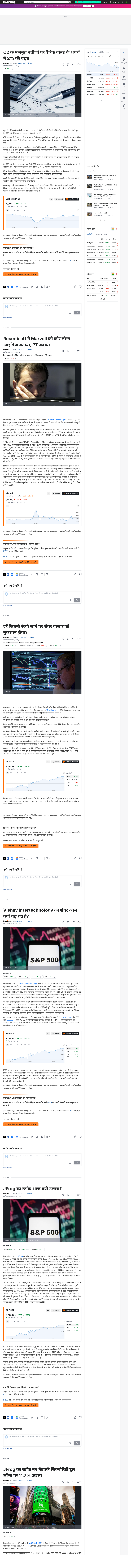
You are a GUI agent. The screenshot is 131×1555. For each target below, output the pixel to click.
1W (11, 210)
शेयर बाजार (30, 63)
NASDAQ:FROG (34, 1543)
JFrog (20, 1256)
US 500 (89, 88)
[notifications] (122, 2)
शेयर (107, 52)
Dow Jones (67, 1017)
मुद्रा (88, 52)
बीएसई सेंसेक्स (90, 78)
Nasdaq (9, 1020)
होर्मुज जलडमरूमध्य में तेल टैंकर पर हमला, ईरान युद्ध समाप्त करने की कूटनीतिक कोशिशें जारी (105, 195)
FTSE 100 (90, 91)
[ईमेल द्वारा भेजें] (42, 286)
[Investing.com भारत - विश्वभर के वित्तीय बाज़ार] (11, 2)
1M (14, 210)
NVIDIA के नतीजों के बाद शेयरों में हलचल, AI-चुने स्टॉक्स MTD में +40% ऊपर (105, 204)
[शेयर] (63, 64)
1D (7, 210)
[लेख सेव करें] (68, 64)
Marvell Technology (56, 420)
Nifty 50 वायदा (91, 84)
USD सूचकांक (90, 94)
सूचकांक (94, 52)
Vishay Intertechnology (27, 984)
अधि (28, 210)
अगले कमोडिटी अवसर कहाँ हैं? (101, 213)
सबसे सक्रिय (90, 234)
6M (18, 210)
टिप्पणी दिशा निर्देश (7, 318)
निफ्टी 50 (89, 75)
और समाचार (102, 220)
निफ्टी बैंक (89, 81)
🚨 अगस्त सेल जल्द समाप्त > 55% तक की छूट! (88, 2)
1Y (21, 210)
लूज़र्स (105, 234)
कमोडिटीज (101, 52)
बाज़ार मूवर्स (91, 229)
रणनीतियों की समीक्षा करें (27, 496)
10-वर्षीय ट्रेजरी (51, 710)
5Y (25, 210)
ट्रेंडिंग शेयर (90, 274)
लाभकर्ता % (99, 234)
